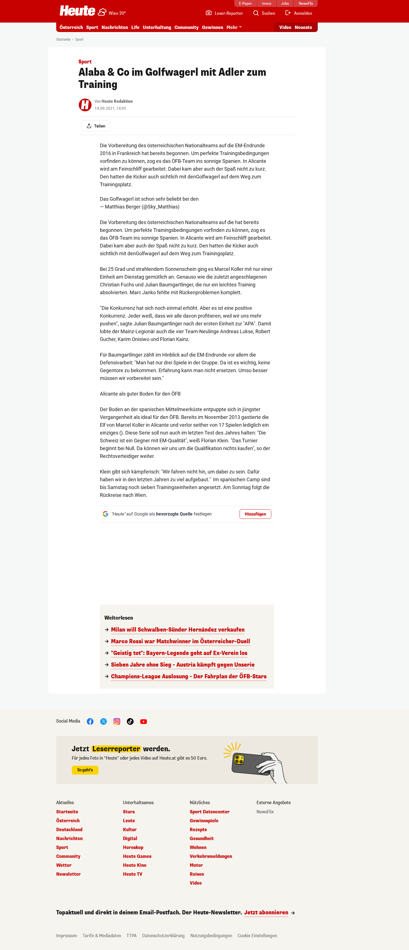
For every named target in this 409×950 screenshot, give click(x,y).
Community (186, 27)
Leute (129, 821)
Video (285, 27)
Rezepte (198, 830)
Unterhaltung (157, 27)
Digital (130, 838)
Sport (92, 27)
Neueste (303, 27)
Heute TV (132, 874)
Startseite (63, 39)
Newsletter (68, 874)
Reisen (197, 874)
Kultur (130, 830)
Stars (129, 812)
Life (135, 27)
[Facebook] (90, 721)
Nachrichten (69, 838)
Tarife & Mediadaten (102, 936)
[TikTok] (130, 721)
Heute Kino (134, 865)
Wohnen (198, 847)
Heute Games (137, 856)
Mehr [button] (232, 27)
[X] (103, 721)
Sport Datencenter (210, 812)
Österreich (71, 27)
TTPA (132, 936)
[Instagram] (117, 721)
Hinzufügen (255, 514)
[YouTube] (143, 721)
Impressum (66, 936)
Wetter (64, 865)
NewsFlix (265, 812)
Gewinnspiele (204, 821)
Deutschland (69, 830)
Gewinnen (212, 27)
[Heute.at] (77, 10)
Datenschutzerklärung (163, 936)
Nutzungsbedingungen (211, 936)
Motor (196, 865)
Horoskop (133, 847)
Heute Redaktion (117, 101)
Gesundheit (202, 838)
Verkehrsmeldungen (211, 856)
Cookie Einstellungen (257, 936)
